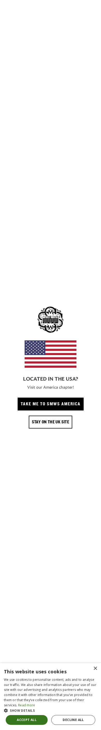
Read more (26, 705)
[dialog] (50, 696)
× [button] (95, 668)
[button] (50, 710)
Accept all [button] (27, 720)
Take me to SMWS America (51, 404)
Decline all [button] (73, 720)
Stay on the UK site (50, 422)
